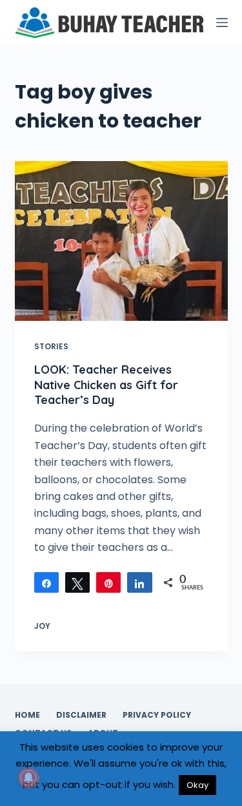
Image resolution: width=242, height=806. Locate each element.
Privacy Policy (157, 715)
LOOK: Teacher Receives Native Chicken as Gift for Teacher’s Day (106, 384)
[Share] (46, 582)
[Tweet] (77, 582)
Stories (51, 346)
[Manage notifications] (28, 777)
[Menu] (222, 22)
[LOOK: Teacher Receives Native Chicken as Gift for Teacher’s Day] (121, 241)
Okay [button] (197, 785)
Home (27, 715)
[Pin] (108, 582)
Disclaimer (81, 715)
